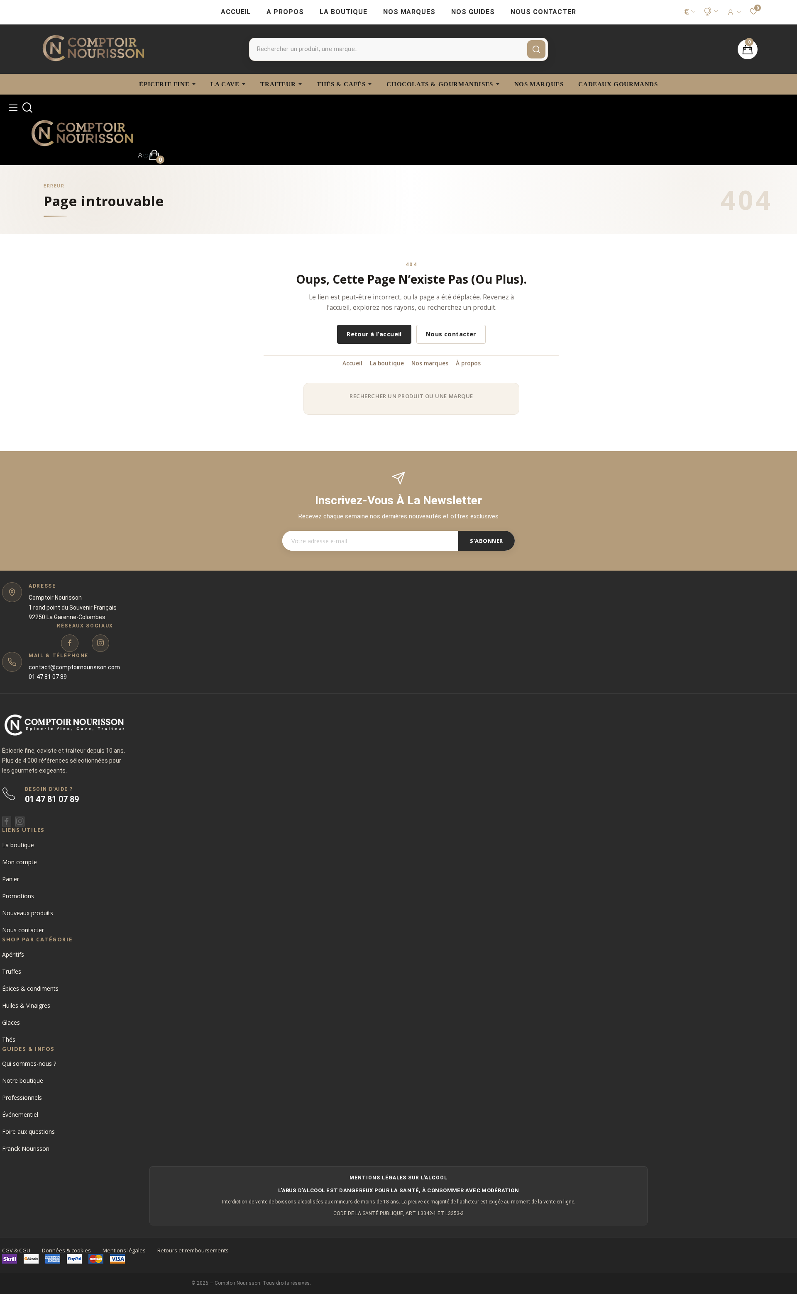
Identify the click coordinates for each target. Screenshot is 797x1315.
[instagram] (100, 643)
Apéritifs (13, 954)
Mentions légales (124, 1250)
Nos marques (429, 363)
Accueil (352, 363)
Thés (8, 1039)
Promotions (18, 896)
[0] (146, 155)
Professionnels (22, 1097)
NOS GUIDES (473, 12)
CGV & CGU (16, 1250)
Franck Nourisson (25, 1148)
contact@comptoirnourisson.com (74, 667)
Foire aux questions (28, 1131)
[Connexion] (733, 12)
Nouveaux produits (27, 913)
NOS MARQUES (409, 12)
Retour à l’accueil (374, 334)
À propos (468, 363)
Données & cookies (66, 1250)
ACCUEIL (236, 12)
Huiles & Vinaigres (26, 1005)
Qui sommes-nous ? (29, 1063)
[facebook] (69, 643)
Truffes (11, 971)
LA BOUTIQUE (343, 12)
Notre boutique (22, 1080)
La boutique (387, 363)
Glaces (11, 1022)
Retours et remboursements (193, 1250)
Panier (10, 879)
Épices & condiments (30, 988)
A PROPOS (285, 12)
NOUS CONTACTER (543, 12)
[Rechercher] (536, 49)
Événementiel (20, 1114)
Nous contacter (451, 334)
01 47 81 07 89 (48, 676)
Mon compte (19, 862)
